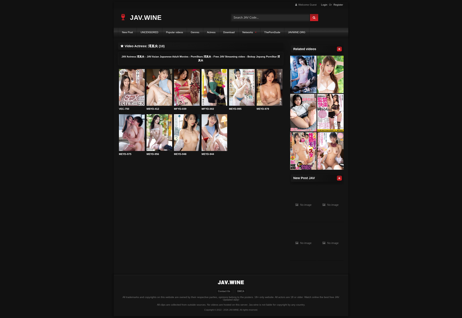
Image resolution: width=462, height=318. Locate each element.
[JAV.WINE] (231, 283)
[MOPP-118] (330, 113)
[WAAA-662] (303, 74)
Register (338, 4)
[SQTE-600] (303, 113)
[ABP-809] (330, 74)
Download (229, 32)
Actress (211, 32)
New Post (127, 32)
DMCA (240, 291)
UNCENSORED (149, 32)
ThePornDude (272, 32)
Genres (195, 32)
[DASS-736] (303, 151)
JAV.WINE (145, 17)
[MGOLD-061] (330, 151)
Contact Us (224, 291)
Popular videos (174, 32)
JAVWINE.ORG (296, 32)
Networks (247, 32)
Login (324, 4)
